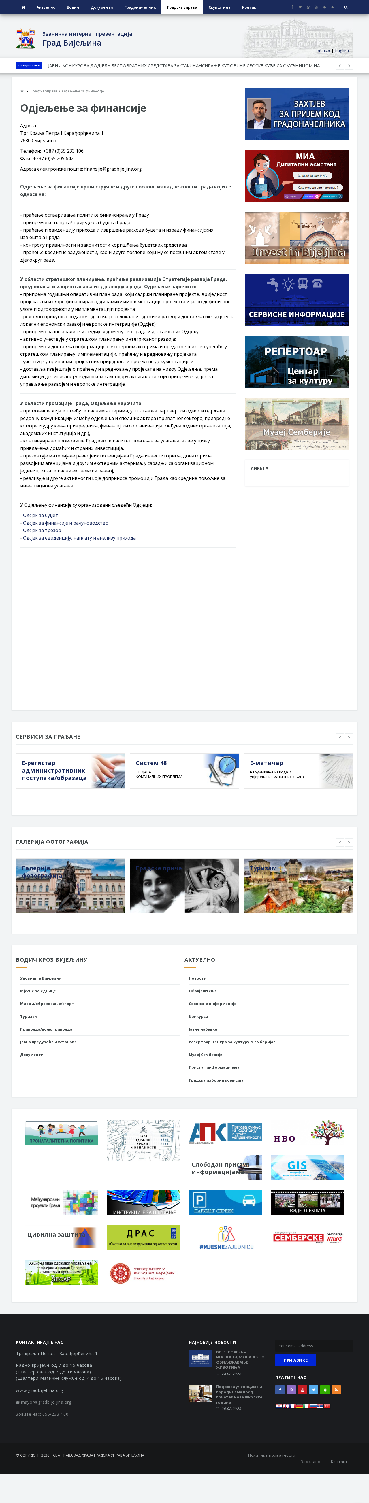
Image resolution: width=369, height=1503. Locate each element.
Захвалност (313, 1461)
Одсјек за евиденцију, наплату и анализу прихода (79, 538)
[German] (299, 1407)
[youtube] (316, 7)
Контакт (250, 7)
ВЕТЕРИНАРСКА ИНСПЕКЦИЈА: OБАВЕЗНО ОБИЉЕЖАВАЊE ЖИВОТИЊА (240, 1359)
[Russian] (313, 1407)
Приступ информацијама (214, 1067)
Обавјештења (29, 65)
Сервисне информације (212, 1003)
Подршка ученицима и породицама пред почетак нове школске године (239, 1394)
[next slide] (349, 737)
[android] (324, 7)
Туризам (29, 1016)
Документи (102, 7)
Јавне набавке (203, 1029)
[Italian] (306, 1407)
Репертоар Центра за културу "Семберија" (232, 1041)
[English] (285, 1407)
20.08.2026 (231, 1408)
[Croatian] (278, 1407)
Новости (197, 978)
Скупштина (220, 7)
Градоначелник (140, 7)
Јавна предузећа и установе (48, 1041)
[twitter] (300, 7)
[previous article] (349, 66)
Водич (73, 7)
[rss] (332, 7)
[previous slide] (340, 737)
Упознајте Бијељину (40, 978)
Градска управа (182, 7)
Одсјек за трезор (42, 530)
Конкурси (198, 1016)
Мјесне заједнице (38, 990)
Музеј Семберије (205, 1054)
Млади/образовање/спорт (47, 1003)
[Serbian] (320, 1407)
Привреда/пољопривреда (46, 1029)
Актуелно (46, 7)
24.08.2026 (231, 1373)
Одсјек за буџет (40, 515)
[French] (292, 1407)
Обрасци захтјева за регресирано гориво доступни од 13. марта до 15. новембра (133, 65)
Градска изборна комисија (216, 1080)
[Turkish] (327, 1407)
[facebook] (292, 7)
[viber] (308, 7)
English (342, 50)
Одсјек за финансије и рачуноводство (65, 523)
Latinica (322, 50)
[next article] (340, 66)
